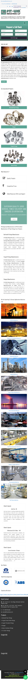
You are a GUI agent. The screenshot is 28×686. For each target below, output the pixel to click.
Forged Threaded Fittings (8, 623)
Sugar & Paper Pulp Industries (14, 392)
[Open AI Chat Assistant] (25, 672)
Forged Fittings (14, 146)
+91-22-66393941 (6, 3)
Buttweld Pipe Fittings (14, 107)
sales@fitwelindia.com (7, 1)
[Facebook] (7, 6)
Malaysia (23, 594)
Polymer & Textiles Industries (14, 464)
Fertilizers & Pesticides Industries (14, 428)
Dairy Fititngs (14, 165)
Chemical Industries (14, 374)
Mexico (11, 594)
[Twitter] (10, 6)
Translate (24, 7)
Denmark (16, 594)
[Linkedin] (12, 6)
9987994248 (14, 3)
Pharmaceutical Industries (14, 482)
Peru (20, 594)
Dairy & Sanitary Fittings (7, 628)
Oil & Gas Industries (14, 320)
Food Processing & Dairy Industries (14, 446)
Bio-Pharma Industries (14, 500)
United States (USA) (4, 594)
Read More (4, 81)
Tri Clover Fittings (6, 630)
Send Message (14, 38)
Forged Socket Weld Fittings (8, 620)
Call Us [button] (14, 219)
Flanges (14, 127)
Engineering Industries (14, 356)
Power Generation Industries (14, 410)
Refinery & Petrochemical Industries (14, 338)
